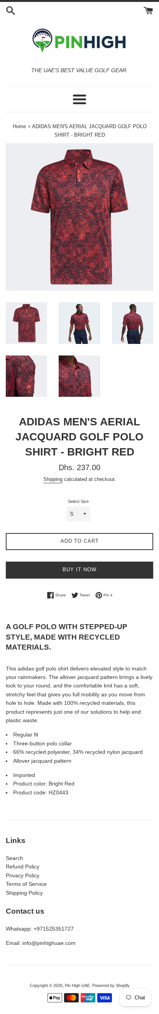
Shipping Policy (24, 893)
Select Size (78, 501)
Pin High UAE (77, 985)
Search (14, 858)
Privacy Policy (22, 875)
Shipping (53, 479)
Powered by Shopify (111, 985)
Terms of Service (26, 884)
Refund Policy (22, 866)
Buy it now (79, 569)
